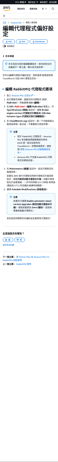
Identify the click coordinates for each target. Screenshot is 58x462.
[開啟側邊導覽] (4, 16)
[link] (31, 22)
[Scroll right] (45, 9)
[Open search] (52, 8)
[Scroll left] (15, 9)
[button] (8, 56)
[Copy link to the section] (3, 89)
